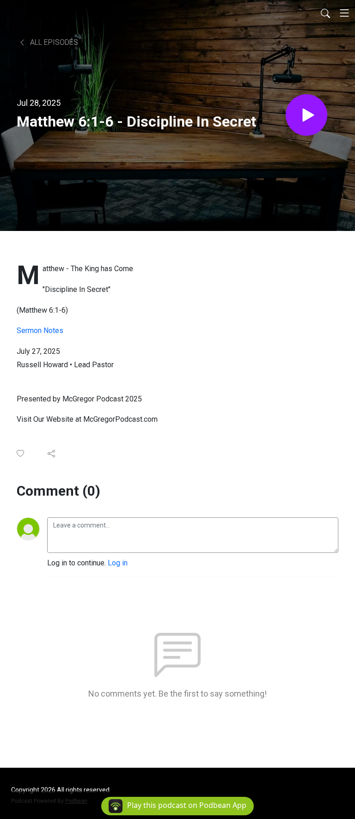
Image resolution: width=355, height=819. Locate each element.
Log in (118, 562)
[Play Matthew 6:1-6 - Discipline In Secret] (306, 115)
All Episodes (53, 42)
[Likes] (21, 453)
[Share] (52, 453)
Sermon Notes (40, 330)
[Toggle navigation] (344, 13)
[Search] (325, 13)
